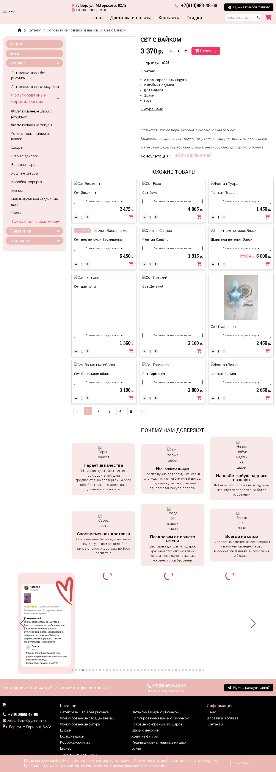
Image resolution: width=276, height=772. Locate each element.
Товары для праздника (34, 221)
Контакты (169, 17)
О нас (97, 17)
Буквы (16, 213)
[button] (23, 623)
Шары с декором (25, 156)
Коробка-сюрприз (26, 182)
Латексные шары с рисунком (35, 87)
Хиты (14, 53)
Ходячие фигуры (24, 173)
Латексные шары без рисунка (28, 75)
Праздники (20, 230)
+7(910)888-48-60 (193, 155)
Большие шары (23, 165)
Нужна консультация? (251, 7)
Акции (15, 43)
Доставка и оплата (131, 17)
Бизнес (17, 191)
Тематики (19, 240)
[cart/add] (130, 217)
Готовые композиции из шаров (72, 30)
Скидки (194, 17)
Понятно (241, 763)
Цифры (17, 147)
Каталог (34, 30)
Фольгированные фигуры (31, 125)
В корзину (207, 51)
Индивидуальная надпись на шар (34, 201)
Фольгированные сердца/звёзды (28, 98)
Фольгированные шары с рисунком (31, 114)
